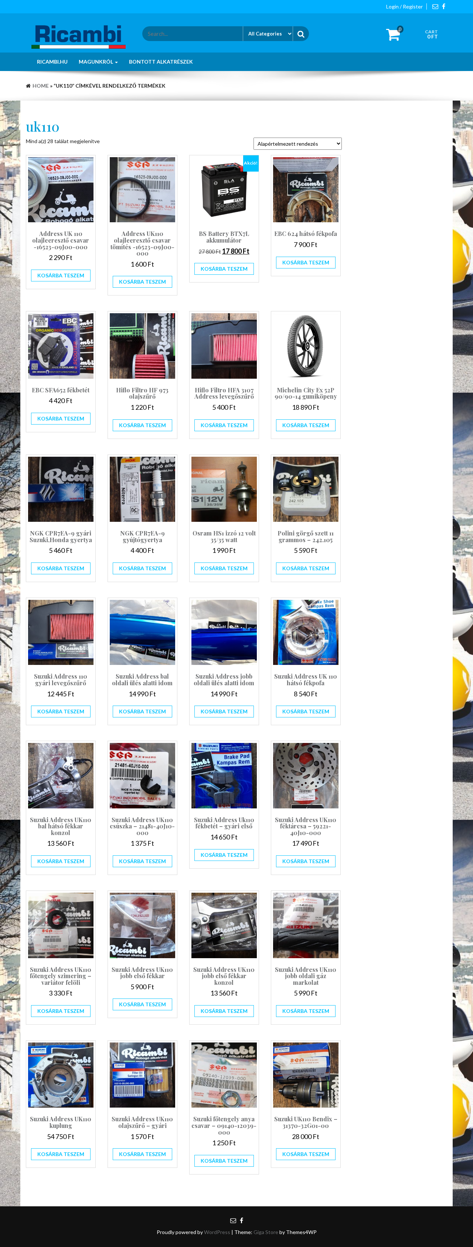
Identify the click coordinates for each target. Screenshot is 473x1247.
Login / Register (404, 6)
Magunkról (96, 61)
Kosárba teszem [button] (60, 275)
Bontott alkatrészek (161, 61)
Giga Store (265, 1232)
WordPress (217, 1232)
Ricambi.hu (52, 61)
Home (41, 85)
